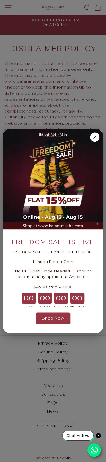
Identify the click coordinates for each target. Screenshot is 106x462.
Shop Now (53, 318)
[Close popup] (95, 137)
